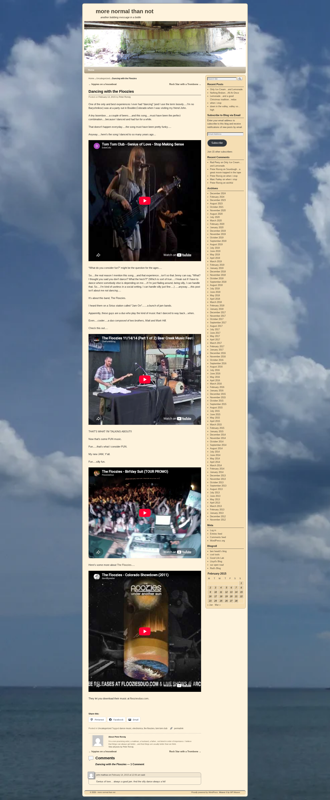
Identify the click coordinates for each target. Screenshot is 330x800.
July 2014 (215, 451)
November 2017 (218, 316)
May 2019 (215, 254)
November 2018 (218, 275)
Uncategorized (103, 78)
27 (231, 601)
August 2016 (216, 366)
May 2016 (215, 377)
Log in (213, 530)
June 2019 (215, 251)
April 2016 (215, 380)
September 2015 (218, 404)
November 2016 (218, 356)
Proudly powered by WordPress (204, 792)
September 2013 (218, 485)
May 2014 (215, 458)
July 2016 (215, 370)
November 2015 (218, 397)
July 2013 (215, 492)
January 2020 (216, 227)
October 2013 (216, 482)
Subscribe (217, 142)
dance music (125, 728)
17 (215, 596)
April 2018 (215, 299)
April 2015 (215, 421)
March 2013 (216, 506)
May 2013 (215, 499)
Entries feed (216, 533)
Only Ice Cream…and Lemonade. (226, 89)
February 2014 (217, 468)
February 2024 (217, 197)
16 (210, 596)
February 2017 (217, 346)
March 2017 (216, 343)
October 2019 (216, 237)
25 (221, 601)
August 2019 (216, 244)
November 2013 (218, 479)
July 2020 (215, 217)
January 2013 (216, 513)
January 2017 (216, 349)
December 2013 (218, 475)
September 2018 (218, 282)
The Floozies (124, 565)
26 (226, 601)
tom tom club (161, 728)
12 (226, 592)
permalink (178, 728)
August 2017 (216, 326)
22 (241, 596)
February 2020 (217, 224)
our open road (217, 565)
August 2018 (216, 285)
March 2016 (216, 383)
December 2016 (218, 353)
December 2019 (218, 231)
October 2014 (216, 441)
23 (210, 601)
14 (236, 592)
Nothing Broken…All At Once (224, 93)
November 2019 (218, 234)
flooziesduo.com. (139, 698)
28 (236, 601)
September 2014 (218, 445)
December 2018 (218, 271)
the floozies (149, 728)
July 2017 (215, 329)
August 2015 (216, 407)
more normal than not (124, 11)
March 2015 (216, 424)
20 (231, 596)
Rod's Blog (215, 568)
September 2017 (218, 322)
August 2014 (216, 448)
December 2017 (218, 312)
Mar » (218, 605)
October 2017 (216, 319)
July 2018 (215, 288)
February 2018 (217, 305)
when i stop (215, 103)
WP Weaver (235, 792)
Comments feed (218, 537)
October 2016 (216, 360)
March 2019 (216, 261)
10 (215, 592)
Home (91, 70)
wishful (229, 182)
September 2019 (218, 241)
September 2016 (218, 363)
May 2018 (215, 295)
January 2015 (216, 431)
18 (221, 596)
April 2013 (215, 502)
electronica (138, 728)
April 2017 (215, 339)
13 (231, 592)
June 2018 (215, 292)
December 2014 (218, 434)
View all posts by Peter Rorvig (120, 747)
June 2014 (215, 455)
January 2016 (216, 390)
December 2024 (218, 193)
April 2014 (215, 462)
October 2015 (216, 400)
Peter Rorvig (125, 97)
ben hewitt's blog (218, 551)
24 (215, 601)
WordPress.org (217, 540)
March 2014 (216, 465)
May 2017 (215, 336)
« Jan (210, 605)
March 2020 (216, 220)
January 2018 (216, 309)
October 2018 (216, 278)
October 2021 (216, 207)
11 (221, 592)
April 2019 (215, 258)
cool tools (215, 554)
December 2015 (218, 394)
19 (226, 596)
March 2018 (216, 302)
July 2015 (215, 411)
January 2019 (216, 268)
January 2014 (216, 472)
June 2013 (215, 496)
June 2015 (215, 414)
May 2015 (215, 417)
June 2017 (215, 333)
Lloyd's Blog (216, 561)
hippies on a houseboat (103, 84)
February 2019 (217, 265)
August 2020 (216, 214)
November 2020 (218, 210)
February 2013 (217, 509)
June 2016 (215, 373)
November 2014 (218, 438)
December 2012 (218, 516)
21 (236, 596)
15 (241, 592)
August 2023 (216, 203)
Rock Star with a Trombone (185, 84)
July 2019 (215, 248)
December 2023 (218, 200)
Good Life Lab (217, 558)
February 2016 (217, 387)
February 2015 (217, 428)
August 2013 (216, 489)
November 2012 (218, 519)
